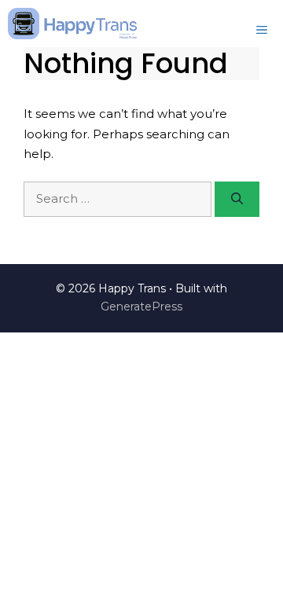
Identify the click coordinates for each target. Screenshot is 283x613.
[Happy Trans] (72, 23)
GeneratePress (141, 306)
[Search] (237, 199)
